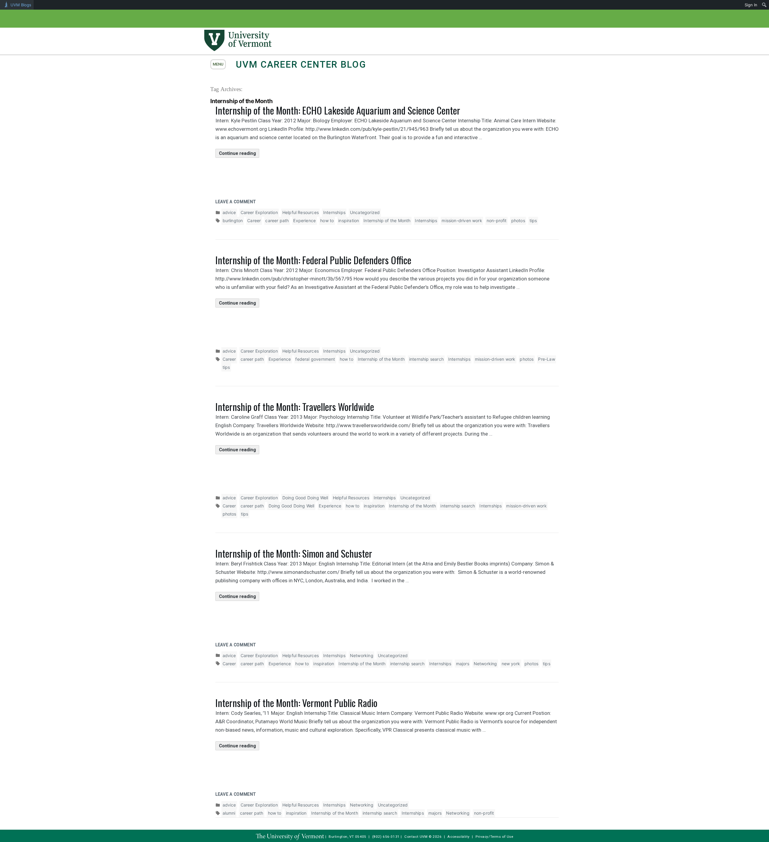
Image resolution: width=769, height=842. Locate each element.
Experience (304, 220)
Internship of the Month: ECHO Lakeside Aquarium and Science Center (337, 110)
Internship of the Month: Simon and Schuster (293, 553)
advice (229, 212)
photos (518, 220)
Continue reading (239, 154)
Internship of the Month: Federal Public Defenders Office (313, 260)
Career (254, 220)
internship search (426, 359)
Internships (334, 212)
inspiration (348, 220)
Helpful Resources (300, 212)
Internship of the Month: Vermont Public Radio (296, 703)
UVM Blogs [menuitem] (21, 4)
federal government (315, 359)
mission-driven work (462, 220)
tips (533, 220)
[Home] (238, 49)
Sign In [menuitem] (751, 4)
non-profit (497, 220)
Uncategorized (365, 212)
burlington (233, 220)
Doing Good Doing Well (305, 497)
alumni (229, 813)
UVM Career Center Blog (301, 64)
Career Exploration (259, 212)
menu (218, 64)
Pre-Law (546, 359)
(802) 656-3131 (386, 836)
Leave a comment (235, 201)
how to (327, 220)
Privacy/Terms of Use (494, 836)
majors (462, 663)
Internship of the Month (386, 220)
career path (277, 220)
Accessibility (458, 836)
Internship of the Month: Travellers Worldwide (294, 407)
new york (511, 663)
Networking (361, 655)
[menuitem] (764, 5)
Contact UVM (415, 836)
